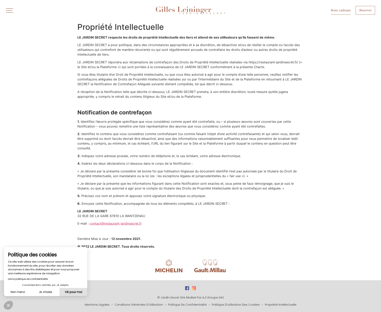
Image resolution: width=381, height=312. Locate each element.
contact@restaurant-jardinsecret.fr (116, 223)
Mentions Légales (97, 305)
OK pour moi (73, 292)
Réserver (365, 10)
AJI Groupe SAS (213, 297)
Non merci (18, 292)
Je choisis (45, 292)
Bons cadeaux (341, 10)
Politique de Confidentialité (188, 305)
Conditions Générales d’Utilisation (139, 305)
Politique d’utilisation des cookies (236, 305)
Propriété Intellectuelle (280, 305)
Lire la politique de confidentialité (28, 279)
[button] (8, 305)
